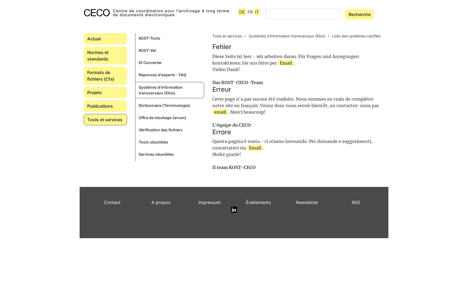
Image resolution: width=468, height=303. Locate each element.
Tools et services (104, 119)
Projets (94, 92)
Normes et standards (98, 56)
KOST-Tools (149, 38)
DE (242, 12)
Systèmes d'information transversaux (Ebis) (161, 90)
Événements (258, 202)
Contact (112, 202)
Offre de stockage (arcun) (162, 117)
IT (257, 12)
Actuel (94, 39)
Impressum (210, 202)
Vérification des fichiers (161, 129)
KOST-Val (147, 50)
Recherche (359, 14)
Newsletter (307, 202)
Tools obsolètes (153, 142)
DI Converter (150, 62)
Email (286, 63)
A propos (160, 202)
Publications (100, 106)
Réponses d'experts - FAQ (162, 74)
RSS (356, 202)
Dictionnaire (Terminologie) (164, 105)
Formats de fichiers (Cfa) (100, 76)
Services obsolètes (156, 154)
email (220, 112)
